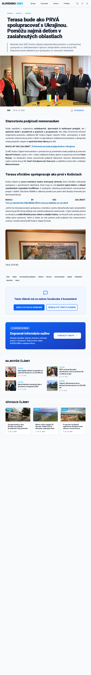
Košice (55, 3)
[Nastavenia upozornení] (82, 4)
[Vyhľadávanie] (77, 4)
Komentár (44, 3)
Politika (67, 3)
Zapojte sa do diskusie (29, 307)
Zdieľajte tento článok (62, 307)
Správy (33, 3)
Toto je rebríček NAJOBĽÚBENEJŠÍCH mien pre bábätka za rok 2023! (36, 203)
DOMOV (10, 13)
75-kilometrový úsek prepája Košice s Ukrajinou (53, 146)
